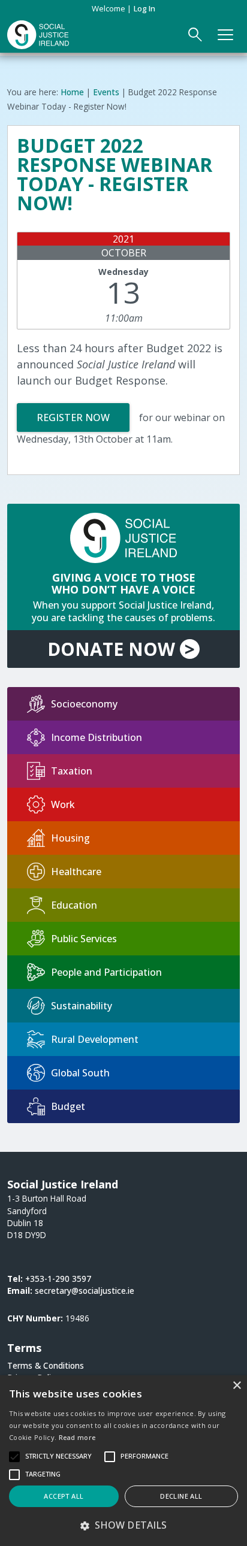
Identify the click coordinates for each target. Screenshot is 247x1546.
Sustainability (81, 1005)
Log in (144, 8)
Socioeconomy (84, 703)
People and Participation (106, 972)
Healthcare (76, 871)
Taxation (71, 770)
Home (72, 92)
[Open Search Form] (195, 35)
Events (106, 92)
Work (63, 804)
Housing (70, 838)
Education (74, 905)
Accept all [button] (63, 1495)
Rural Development (94, 1039)
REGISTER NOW (73, 417)
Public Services (84, 938)
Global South (80, 1072)
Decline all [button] (181, 1495)
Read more (77, 1437)
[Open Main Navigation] (226, 35)
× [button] (236, 1385)
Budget (68, 1106)
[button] (123, 1525)
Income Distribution (96, 737)
